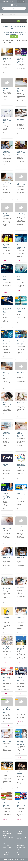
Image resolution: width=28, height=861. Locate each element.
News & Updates (7, 833)
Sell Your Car (6, 849)
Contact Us (6, 835)
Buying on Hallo (20, 845)
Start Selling (6, 845)
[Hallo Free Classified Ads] (14, 4)
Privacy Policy (6, 839)
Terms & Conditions (8, 837)
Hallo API (19, 838)
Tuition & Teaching (14, 14)
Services (6, 14)
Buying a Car (20, 849)
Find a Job (19, 851)
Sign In (14, 36)
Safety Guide (20, 835)
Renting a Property (21, 847)
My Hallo (20, 1)
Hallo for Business (7, 847)
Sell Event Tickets (7, 851)
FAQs (18, 840)
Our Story (5, 831)
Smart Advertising (21, 837)
